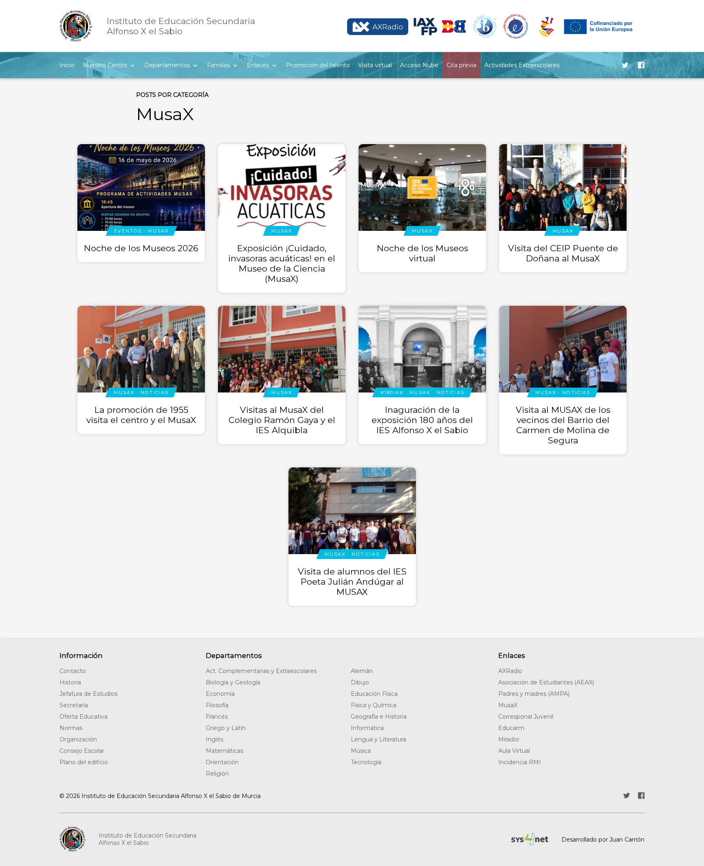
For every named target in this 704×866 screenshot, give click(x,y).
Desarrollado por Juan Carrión (603, 839)
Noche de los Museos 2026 (141, 248)
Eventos (128, 231)
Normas (70, 728)
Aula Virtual (514, 750)
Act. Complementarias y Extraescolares (261, 671)
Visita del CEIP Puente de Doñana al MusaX (563, 253)
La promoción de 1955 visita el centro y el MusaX (141, 415)
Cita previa (461, 65)
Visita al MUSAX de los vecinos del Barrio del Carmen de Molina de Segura (563, 425)
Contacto (72, 671)
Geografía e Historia (379, 716)
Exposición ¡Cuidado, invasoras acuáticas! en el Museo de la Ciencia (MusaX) (281, 263)
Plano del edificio (83, 762)
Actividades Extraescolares (521, 65)
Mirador (508, 739)
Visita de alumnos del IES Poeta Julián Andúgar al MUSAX (352, 581)
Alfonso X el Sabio (181, 26)
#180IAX (392, 392)
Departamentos (167, 65)
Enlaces (258, 65)
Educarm (511, 728)
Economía (220, 693)
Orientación (222, 762)
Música (361, 750)
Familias (218, 65)
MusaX (158, 231)
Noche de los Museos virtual (422, 253)
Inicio (67, 65)
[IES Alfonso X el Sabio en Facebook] (641, 65)
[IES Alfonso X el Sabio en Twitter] (625, 65)
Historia (70, 682)
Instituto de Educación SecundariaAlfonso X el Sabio (147, 839)
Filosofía (217, 705)
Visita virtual (375, 65)
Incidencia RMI (519, 762)
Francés (217, 716)
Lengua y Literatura (378, 739)
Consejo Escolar (81, 750)
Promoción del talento (318, 65)
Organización (78, 739)
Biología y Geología (233, 682)
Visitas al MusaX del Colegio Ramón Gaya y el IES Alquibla (282, 420)
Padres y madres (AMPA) (534, 693)
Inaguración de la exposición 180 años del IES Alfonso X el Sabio (422, 420)
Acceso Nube (419, 65)
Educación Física (374, 693)
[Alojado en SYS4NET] (529, 839)
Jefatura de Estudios (88, 693)
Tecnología (366, 762)
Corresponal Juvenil (525, 716)
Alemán (362, 671)
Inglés (214, 739)
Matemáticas (224, 750)
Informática (367, 728)
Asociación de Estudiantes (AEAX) (546, 682)
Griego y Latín (226, 728)
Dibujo (360, 682)
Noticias (155, 392)
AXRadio (510, 671)
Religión (217, 773)
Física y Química (373, 705)
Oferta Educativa (83, 716)
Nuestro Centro (105, 65)
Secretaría (73, 705)
